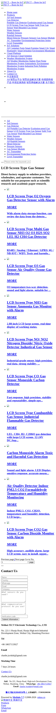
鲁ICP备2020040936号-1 (17, 692)
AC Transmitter (14, 151)
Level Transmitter (15, 156)
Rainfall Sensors (17, 141)
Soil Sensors (12, 123)
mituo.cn (41, 697)
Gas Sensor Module (16, 149)
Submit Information (10, 619)
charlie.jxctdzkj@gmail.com (31, 686)
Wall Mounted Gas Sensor (30, 133)
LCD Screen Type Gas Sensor (27, 131)
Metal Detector (13, 144)
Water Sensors (13, 136)
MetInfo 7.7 (18, 697)
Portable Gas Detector (20, 128)
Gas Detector (13, 126)
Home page (12, 12)
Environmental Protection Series (21, 154)
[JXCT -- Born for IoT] (28, 3)
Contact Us (6, 671)
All (8, 17)
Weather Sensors (14, 139)
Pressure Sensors (14, 146)
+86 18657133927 (44, 684)
